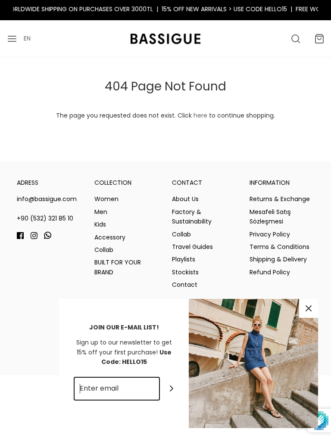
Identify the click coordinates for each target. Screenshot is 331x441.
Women (106, 199)
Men (100, 212)
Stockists (185, 272)
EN (27, 38)
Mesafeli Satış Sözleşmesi (270, 217)
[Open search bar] (295, 38)
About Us (185, 199)
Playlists (183, 259)
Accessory (109, 237)
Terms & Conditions (279, 246)
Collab (103, 249)
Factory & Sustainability (192, 217)
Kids (100, 224)
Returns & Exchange (280, 199)
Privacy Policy (270, 234)
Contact (184, 284)
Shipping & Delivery (278, 259)
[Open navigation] (12, 38)
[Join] (172, 389)
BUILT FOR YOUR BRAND (117, 267)
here (200, 115)
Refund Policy (270, 272)
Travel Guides (192, 246)
